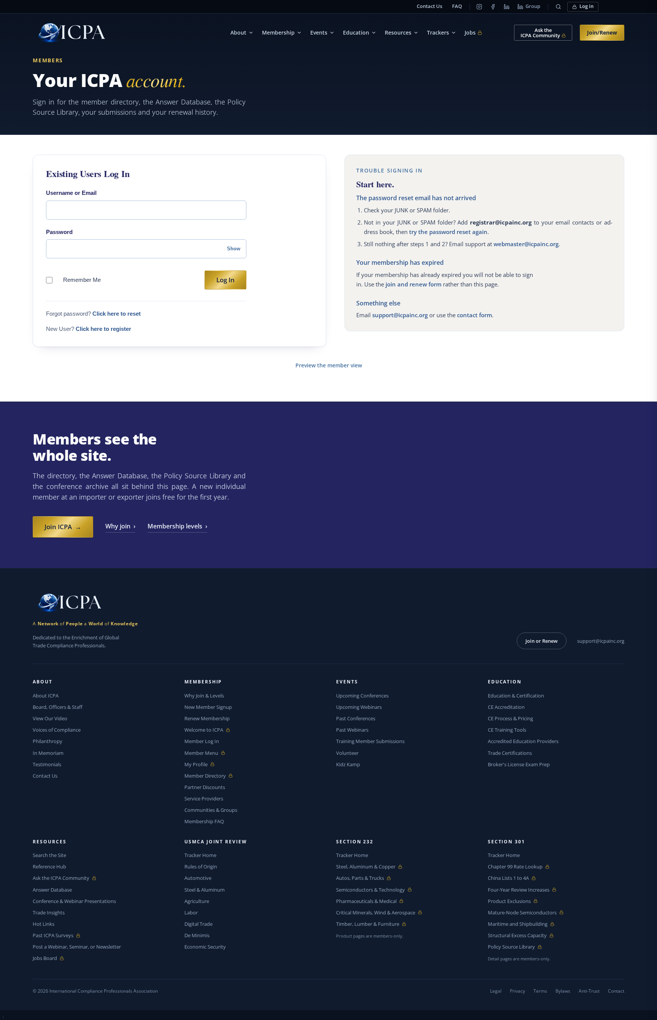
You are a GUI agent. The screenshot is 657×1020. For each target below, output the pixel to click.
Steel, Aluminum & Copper (365, 866)
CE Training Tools (507, 729)
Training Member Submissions (370, 741)
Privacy (517, 991)
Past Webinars (352, 729)
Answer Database (52, 889)
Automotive (197, 878)
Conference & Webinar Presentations (74, 901)
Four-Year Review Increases (518, 889)
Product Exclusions (509, 901)
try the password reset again (448, 232)
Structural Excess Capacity (517, 935)
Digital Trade (198, 923)
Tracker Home (200, 855)
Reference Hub (49, 866)
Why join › (120, 526)
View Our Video (50, 718)
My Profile (202, 764)
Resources (398, 32)
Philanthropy (47, 741)
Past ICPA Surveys (53, 935)
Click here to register (103, 329)
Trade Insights (49, 912)
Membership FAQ (204, 821)
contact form (474, 315)
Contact (616, 991)
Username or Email (71, 193)
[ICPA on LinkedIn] (507, 7)
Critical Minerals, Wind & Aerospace (375, 912)
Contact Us (429, 6)
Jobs (473, 33)
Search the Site (49, 855)
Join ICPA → (62, 526)
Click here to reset (116, 313)
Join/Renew (602, 32)
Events (318, 32)
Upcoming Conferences (362, 695)
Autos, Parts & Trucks (360, 878)
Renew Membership (207, 718)
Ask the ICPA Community (61, 878)
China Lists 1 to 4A (508, 878)
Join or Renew (541, 640)
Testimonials (47, 764)
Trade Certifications (510, 753)
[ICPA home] (69, 32)
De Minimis (196, 935)
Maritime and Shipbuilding (518, 924)
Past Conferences (355, 718)
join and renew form (413, 284)
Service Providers (203, 798)
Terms (540, 991)
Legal (495, 991)
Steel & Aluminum (204, 889)
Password (59, 232)
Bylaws (562, 991)
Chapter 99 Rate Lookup (515, 866)
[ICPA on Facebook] (493, 7)
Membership (278, 32)
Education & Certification (516, 695)
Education (356, 32)
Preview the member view (328, 365)
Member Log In (201, 741)
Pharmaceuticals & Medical (366, 901)
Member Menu (202, 753)
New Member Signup (208, 707)
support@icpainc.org (400, 315)
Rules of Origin (200, 866)
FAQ (457, 6)
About (238, 32)
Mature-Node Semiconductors (522, 912)
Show (233, 248)
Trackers (438, 32)
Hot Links (43, 923)
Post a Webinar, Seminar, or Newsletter (77, 946)
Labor (191, 912)
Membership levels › (177, 526)
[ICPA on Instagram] (479, 7)
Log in (586, 6)
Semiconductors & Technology (370, 889)
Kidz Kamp (348, 764)
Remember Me (82, 280)
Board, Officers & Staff (58, 707)
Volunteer (347, 753)
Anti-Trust (589, 991)
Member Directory (205, 776)
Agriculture (196, 901)
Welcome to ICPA (203, 730)
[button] (558, 6)
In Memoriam (48, 753)
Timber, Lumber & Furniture (367, 924)
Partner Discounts (204, 787)
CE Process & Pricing (510, 718)
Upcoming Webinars (359, 707)
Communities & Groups (210, 810)
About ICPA (46, 695)
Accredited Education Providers (523, 741)
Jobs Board (50, 958)
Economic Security (205, 946)
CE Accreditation (506, 707)
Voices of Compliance (57, 729)
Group (532, 6)
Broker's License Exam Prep (519, 764)
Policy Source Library (511, 946)
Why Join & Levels (204, 695)
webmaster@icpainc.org (526, 244)
